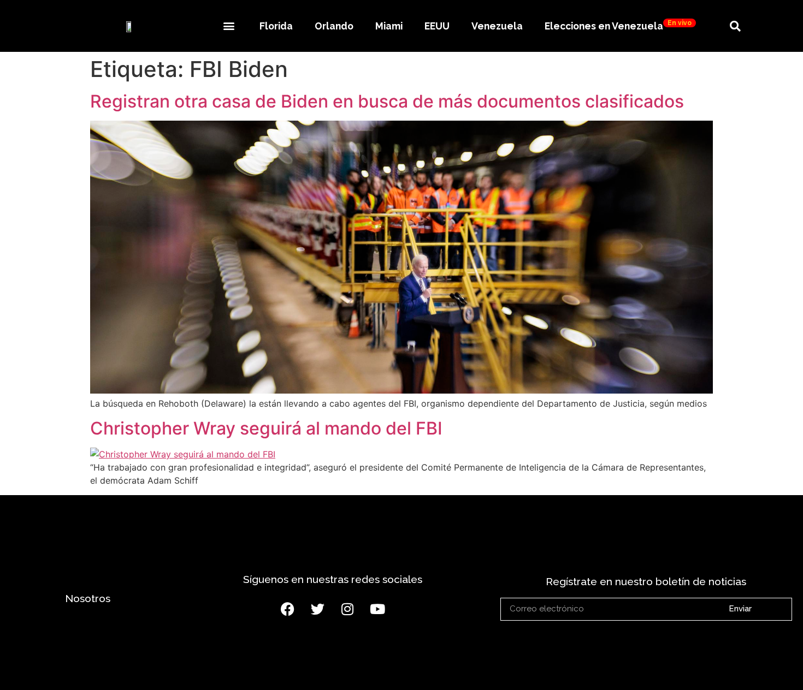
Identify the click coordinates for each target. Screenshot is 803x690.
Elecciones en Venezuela (618, 25)
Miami (389, 26)
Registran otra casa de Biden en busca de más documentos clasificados (387, 101)
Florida (276, 26)
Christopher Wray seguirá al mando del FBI (266, 428)
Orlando (334, 26)
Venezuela (497, 26)
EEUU (437, 26)
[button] (229, 26)
